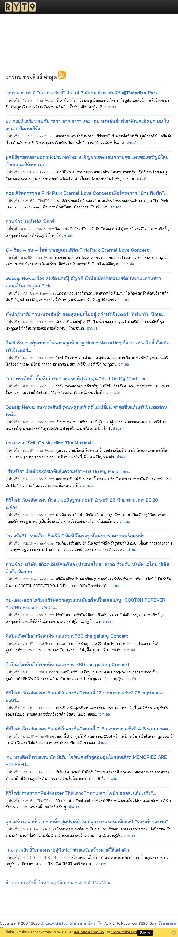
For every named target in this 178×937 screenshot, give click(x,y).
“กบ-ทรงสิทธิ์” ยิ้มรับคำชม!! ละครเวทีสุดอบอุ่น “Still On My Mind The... (77, 378)
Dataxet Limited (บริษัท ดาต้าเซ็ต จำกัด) (72, 923)
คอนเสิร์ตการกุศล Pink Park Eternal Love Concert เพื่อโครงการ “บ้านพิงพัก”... (86, 193)
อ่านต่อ (110, 106)
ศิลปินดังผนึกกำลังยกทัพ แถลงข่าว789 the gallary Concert (67, 636)
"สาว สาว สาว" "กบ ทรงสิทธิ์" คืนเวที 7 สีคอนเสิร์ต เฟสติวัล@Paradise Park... (83, 93)
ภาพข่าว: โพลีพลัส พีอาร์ (30, 221)
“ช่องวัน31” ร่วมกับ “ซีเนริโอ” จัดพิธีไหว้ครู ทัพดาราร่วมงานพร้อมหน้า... (76, 535)
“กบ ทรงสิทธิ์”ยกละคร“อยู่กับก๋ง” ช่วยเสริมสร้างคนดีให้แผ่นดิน (67, 850)
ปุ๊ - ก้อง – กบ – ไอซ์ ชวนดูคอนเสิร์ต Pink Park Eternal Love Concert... (79, 250)
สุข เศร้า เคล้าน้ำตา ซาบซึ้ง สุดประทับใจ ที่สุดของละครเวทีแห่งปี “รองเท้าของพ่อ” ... (89, 821)
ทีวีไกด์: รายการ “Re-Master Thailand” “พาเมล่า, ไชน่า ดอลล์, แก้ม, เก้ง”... (81, 793)
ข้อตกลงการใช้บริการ (124, 932)
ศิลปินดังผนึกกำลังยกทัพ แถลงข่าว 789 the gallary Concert (68, 664)
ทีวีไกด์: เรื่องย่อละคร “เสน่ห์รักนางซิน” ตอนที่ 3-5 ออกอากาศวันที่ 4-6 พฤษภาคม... (88, 729)
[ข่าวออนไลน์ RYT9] (19, 7)
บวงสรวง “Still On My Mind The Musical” (49, 443)
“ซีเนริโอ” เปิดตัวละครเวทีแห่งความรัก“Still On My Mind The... (68, 471)
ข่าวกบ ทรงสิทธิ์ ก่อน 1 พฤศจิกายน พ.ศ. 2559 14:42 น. (58, 882)
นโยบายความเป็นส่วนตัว (89, 932)
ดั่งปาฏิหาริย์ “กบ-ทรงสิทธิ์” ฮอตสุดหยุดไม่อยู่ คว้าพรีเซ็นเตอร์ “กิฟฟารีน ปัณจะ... (86, 314)
